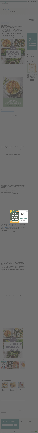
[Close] (27, 211)
